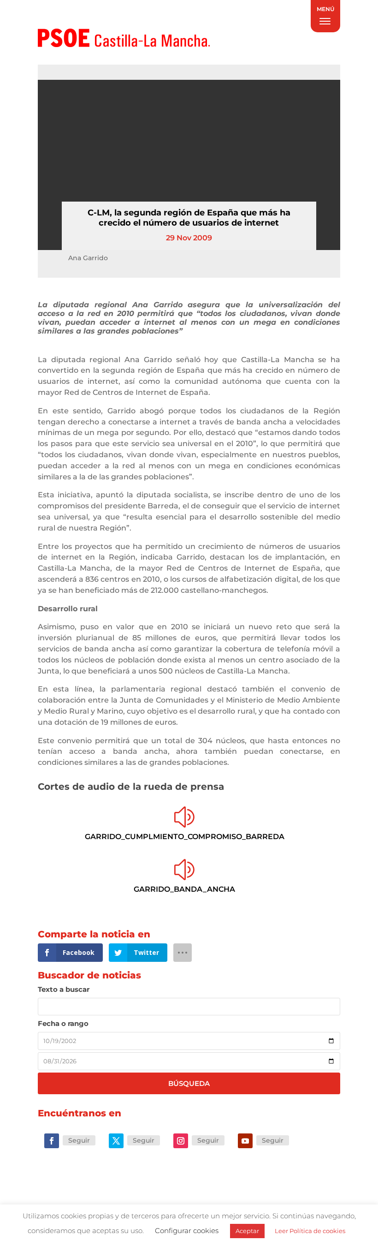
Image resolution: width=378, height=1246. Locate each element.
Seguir (79, 1140)
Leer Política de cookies (310, 1230)
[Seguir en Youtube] (245, 1140)
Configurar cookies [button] (187, 1230)
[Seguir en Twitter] (116, 1140)
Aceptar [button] (247, 1230)
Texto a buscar (63, 989)
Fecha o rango (63, 1023)
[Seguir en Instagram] (180, 1140)
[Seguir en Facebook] (51, 1140)
